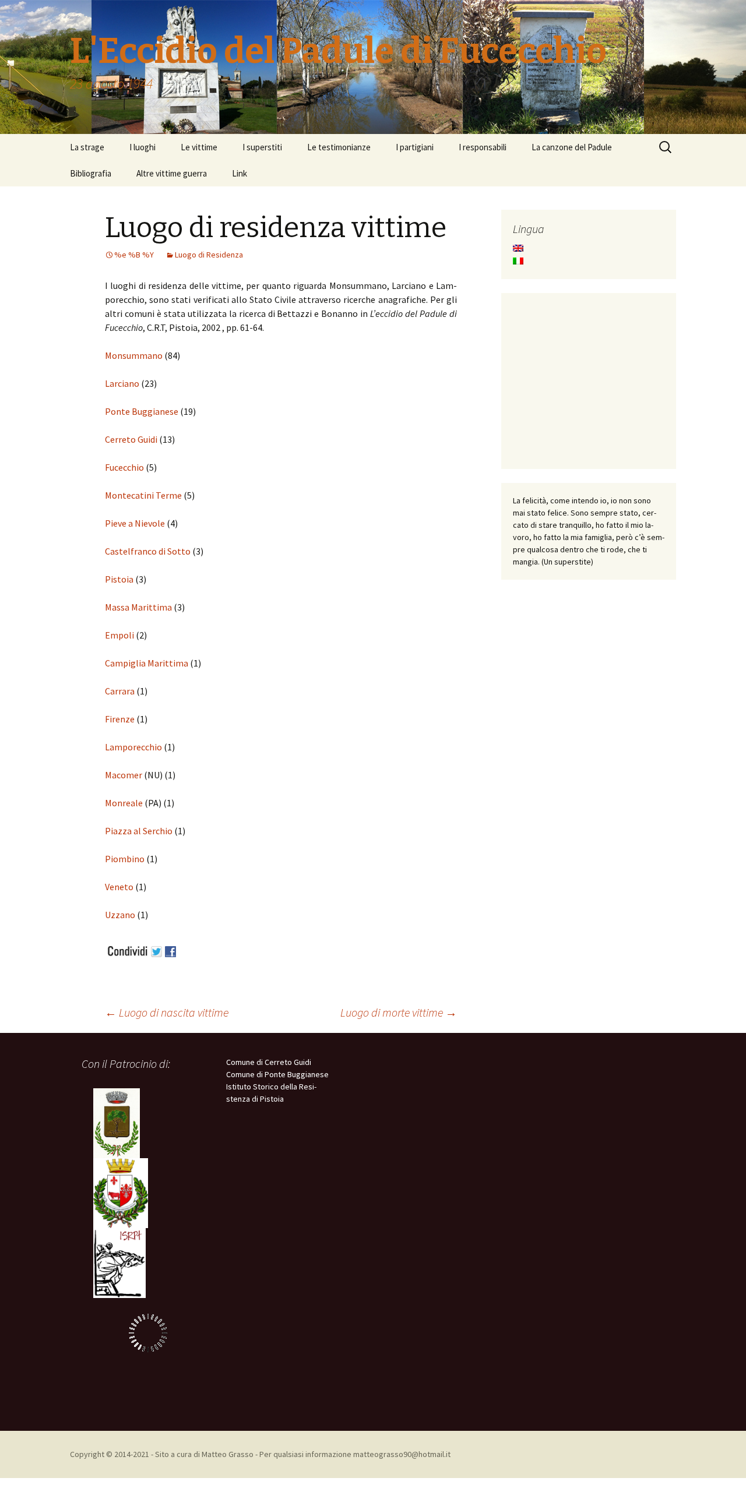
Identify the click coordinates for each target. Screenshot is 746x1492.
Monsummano (134, 355)
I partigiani (415, 147)
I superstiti (262, 147)
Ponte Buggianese (141, 411)
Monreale (125, 803)
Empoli (120, 635)
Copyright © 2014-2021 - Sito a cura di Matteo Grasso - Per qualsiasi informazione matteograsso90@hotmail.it (260, 1454)
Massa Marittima (138, 607)
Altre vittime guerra (171, 173)
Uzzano (121, 914)
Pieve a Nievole (135, 523)
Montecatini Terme (143, 495)
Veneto (120, 887)
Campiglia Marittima (146, 663)
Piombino (125, 859)
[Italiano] (518, 261)
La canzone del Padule (572, 147)
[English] (518, 248)
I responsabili (482, 147)
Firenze (120, 719)
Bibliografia (90, 173)
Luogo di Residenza (209, 254)
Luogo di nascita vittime (166, 1012)
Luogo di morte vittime (398, 1012)
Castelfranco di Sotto (148, 551)
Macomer (124, 775)
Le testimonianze (339, 147)
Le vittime (199, 147)
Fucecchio (124, 467)
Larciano (122, 383)
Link (239, 173)
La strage (87, 147)
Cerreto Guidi (131, 439)
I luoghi (142, 147)
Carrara (120, 691)
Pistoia (119, 579)
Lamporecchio (134, 747)
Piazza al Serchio (139, 831)
